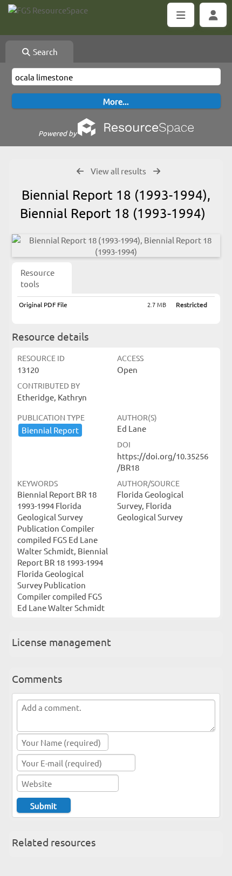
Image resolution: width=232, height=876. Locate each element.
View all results (118, 171)
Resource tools (37, 278)
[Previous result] (80, 171)
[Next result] (156, 171)
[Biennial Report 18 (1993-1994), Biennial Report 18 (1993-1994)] (116, 245)
